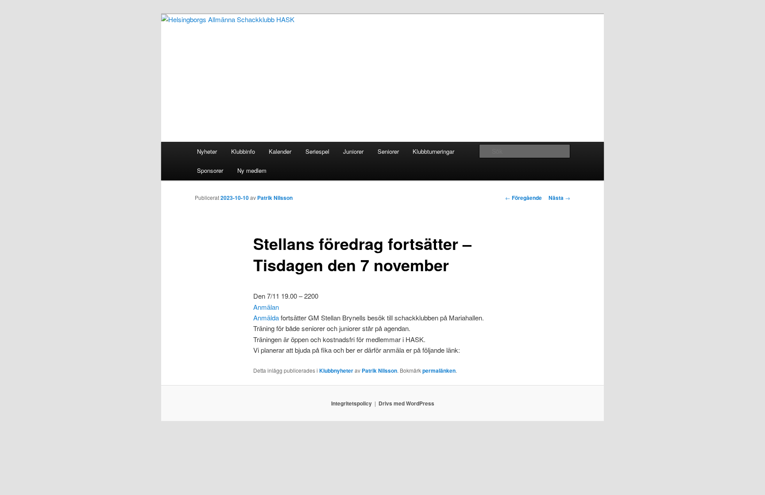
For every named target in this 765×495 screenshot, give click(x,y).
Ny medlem (252, 170)
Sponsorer (210, 170)
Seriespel (317, 151)
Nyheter (207, 151)
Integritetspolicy (351, 403)
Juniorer (353, 151)
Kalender (280, 151)
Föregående (523, 198)
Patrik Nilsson (275, 198)
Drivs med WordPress (406, 403)
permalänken (439, 370)
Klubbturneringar (433, 151)
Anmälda (266, 317)
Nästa (559, 198)
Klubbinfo (243, 151)
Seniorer (388, 151)
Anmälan (266, 307)
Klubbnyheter (336, 370)
